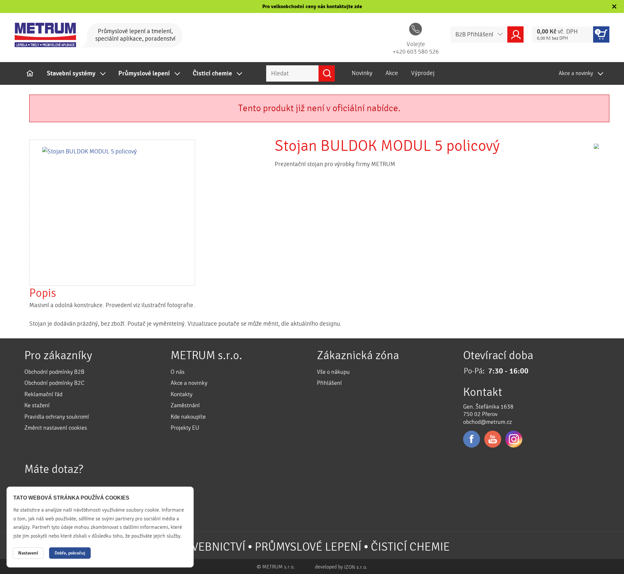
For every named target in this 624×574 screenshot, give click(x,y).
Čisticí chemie (212, 73)
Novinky (362, 73)
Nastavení (28, 553)
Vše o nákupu (333, 372)
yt (492, 439)
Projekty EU (185, 427)
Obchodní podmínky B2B (54, 372)
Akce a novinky (576, 73)
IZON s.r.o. (355, 567)
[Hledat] (326, 73)
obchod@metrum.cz (487, 422)
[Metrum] (45, 35)
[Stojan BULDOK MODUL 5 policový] (112, 212)
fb (471, 439)
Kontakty (181, 394)
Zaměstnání (185, 405)
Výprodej (423, 73)
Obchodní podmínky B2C (54, 383)
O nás (178, 372)
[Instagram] (513, 439)
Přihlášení (329, 383)
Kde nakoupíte (188, 416)
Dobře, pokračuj (70, 553)
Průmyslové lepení (144, 73)
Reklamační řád (43, 394)
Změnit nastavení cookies (55, 427)
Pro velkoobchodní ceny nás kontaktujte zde (312, 6)
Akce (391, 73)
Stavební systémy (71, 73)
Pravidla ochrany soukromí (56, 416)
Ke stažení (37, 405)
